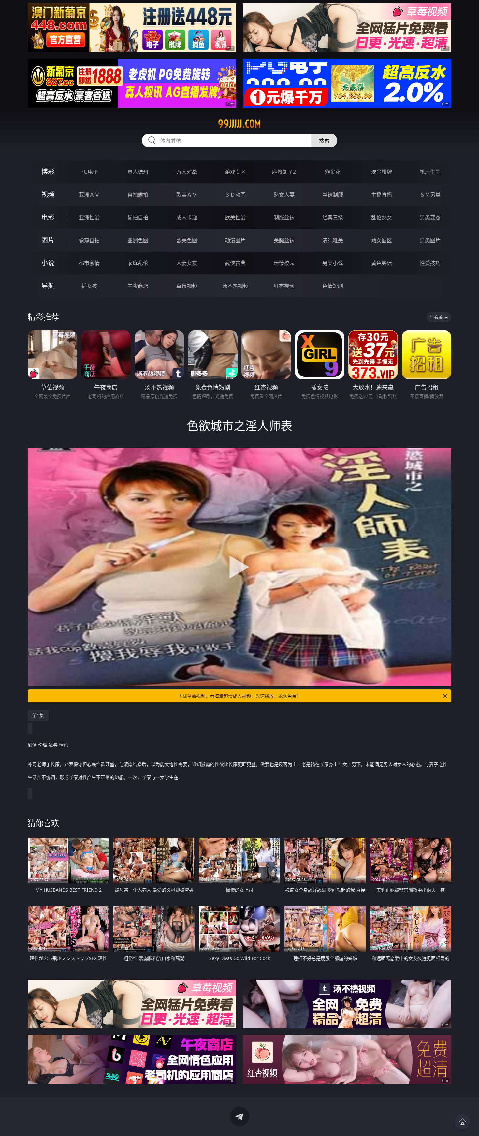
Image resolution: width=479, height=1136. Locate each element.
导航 (47, 285)
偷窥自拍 (89, 240)
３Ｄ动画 (235, 194)
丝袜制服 (332, 194)
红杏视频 (284, 285)
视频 (47, 194)
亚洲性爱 (89, 217)
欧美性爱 (235, 217)
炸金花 (333, 171)
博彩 (47, 171)
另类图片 (430, 240)
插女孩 (89, 285)
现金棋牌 (381, 171)
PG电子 (89, 171)
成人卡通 (186, 217)
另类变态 (430, 217)
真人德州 (137, 171)
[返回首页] (462, 1121)
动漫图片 (235, 240)
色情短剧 (332, 285)
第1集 (38, 715)
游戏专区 (235, 171)
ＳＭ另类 (430, 194)
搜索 (324, 140)
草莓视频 (186, 285)
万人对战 (186, 171)
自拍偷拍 (137, 194)
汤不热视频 (235, 285)
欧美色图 (186, 240)
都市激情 (89, 263)
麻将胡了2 (284, 171)
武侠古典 (235, 263)
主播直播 (381, 194)
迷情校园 (284, 263)
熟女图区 (381, 240)
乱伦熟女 (381, 217)
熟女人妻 (284, 194)
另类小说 (332, 263)
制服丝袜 (284, 217)
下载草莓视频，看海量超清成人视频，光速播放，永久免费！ (239, 696)
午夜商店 (137, 285)
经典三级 (332, 217)
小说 (47, 262)
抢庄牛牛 (430, 171)
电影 (47, 217)
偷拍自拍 (137, 217)
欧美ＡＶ (186, 194)
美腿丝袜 (284, 240)
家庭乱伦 (137, 263)
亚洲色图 (137, 240)
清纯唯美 (332, 240)
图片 (47, 240)
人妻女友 (186, 263)
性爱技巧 (430, 263)
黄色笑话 (381, 263)
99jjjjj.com (239, 123)
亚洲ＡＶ (89, 194)
